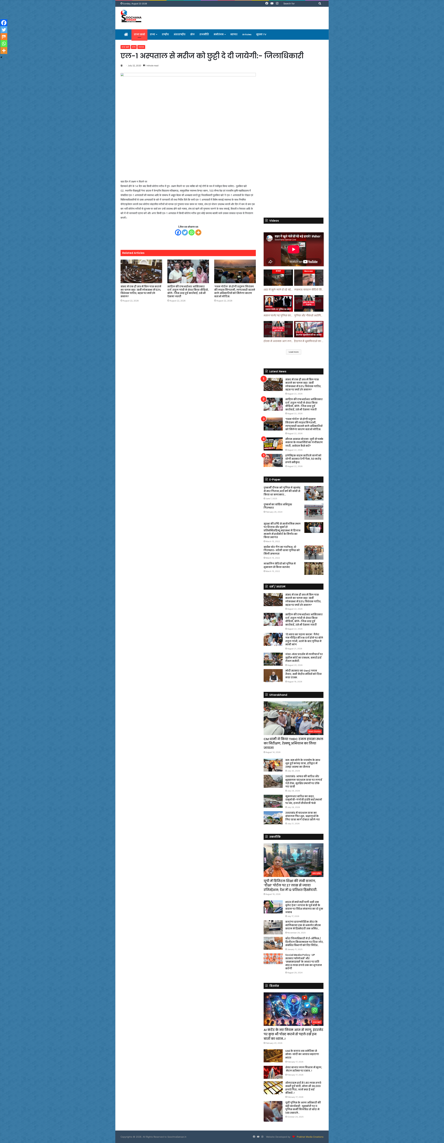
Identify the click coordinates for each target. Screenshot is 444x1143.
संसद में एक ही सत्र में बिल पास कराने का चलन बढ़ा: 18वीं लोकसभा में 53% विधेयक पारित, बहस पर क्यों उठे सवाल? (141, 291)
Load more (293, 352)
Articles (246, 34)
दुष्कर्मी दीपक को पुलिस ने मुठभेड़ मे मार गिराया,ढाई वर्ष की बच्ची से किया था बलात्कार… (282, 491)
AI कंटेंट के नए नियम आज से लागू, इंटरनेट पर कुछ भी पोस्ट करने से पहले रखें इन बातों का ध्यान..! (293, 1034)
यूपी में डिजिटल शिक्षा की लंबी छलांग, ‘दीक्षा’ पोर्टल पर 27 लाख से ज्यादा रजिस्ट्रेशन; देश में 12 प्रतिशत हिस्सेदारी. (290, 885)
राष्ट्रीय (165, 34)
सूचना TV (261, 34)
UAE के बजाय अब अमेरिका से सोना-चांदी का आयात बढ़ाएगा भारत (302, 1054)
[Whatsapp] (192, 232)
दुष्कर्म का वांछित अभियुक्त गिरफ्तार (278, 506)
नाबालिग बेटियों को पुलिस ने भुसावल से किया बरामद (280, 565)
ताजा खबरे (139, 34)
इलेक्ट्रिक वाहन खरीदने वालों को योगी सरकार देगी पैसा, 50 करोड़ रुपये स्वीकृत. (303, 459)
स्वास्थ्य (141, 47)
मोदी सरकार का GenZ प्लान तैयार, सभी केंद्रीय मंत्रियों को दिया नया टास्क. (303, 674)
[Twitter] (185, 232)
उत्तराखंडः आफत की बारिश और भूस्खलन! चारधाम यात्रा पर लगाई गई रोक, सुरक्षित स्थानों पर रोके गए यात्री (303, 781)
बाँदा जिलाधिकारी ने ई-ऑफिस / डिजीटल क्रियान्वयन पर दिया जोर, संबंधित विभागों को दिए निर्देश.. (304, 942)
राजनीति (204, 34)
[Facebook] (178, 232)
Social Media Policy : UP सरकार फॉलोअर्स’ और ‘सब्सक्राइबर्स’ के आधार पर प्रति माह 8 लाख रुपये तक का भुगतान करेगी (303, 961)
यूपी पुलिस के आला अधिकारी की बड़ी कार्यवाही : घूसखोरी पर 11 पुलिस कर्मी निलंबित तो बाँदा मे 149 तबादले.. (303, 1108)
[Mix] (3, 36)
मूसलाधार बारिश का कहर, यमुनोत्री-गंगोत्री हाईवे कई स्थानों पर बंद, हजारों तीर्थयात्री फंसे (303, 800)
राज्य (152, 34)
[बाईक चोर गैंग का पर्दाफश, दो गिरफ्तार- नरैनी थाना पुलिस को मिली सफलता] (313, 552)
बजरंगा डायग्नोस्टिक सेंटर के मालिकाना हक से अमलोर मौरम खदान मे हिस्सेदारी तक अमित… (303, 925)
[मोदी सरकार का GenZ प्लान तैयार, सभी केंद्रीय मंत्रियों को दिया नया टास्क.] (273, 675)
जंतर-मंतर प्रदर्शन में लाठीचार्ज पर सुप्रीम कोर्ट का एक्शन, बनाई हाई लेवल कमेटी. (304, 657)
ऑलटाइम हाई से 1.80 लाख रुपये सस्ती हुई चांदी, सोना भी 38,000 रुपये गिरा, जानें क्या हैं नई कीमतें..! (303, 1088)
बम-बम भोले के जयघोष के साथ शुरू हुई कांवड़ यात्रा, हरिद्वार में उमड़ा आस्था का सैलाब (302, 763)
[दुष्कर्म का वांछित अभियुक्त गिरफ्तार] (313, 511)
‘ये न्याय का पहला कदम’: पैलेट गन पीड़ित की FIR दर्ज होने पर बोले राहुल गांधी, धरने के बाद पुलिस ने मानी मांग (304, 639)
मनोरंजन (219, 34)
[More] (198, 232)
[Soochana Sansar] (132, 17)
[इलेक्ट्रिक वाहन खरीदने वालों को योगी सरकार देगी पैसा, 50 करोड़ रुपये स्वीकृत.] (273, 460)
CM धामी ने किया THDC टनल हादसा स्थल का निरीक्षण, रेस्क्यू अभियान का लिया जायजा (293, 743)
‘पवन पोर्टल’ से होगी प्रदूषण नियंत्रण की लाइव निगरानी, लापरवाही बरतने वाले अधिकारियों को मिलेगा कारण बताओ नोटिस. (234, 291)
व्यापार (233, 34)
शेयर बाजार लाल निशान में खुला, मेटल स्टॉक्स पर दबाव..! (303, 1069)
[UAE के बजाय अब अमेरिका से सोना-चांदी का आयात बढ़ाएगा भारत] (273, 1055)
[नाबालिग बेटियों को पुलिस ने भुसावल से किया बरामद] (313, 568)
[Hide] (1, 57)
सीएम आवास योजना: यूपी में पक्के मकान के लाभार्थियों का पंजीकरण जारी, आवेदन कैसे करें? (304, 442)
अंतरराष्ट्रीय (179, 34)
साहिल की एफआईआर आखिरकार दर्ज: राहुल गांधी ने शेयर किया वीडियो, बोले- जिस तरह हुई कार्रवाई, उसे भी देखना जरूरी (188, 291)
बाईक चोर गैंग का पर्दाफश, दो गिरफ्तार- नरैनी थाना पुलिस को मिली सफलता (282, 550)
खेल (192, 34)
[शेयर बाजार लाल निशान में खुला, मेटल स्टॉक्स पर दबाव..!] (273, 1072)
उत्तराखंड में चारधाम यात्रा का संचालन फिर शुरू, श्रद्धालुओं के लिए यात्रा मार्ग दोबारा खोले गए (302, 816)
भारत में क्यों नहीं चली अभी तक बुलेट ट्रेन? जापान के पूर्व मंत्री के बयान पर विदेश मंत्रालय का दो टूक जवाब (304, 907)
